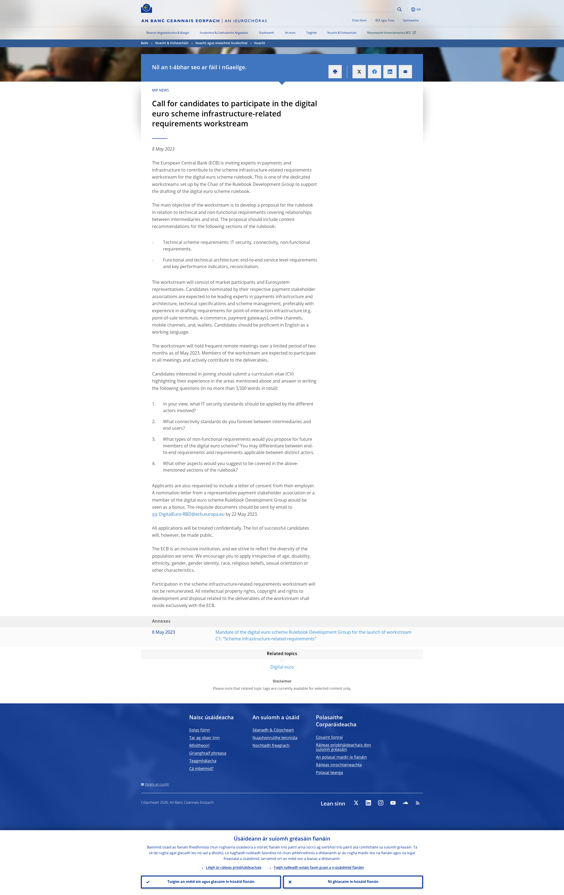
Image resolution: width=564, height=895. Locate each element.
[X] (356, 803)
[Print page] (335, 71)
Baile (144, 43)
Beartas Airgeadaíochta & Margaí (168, 33)
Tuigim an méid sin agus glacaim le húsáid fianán (210, 882)
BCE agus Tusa (384, 20)
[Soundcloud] (405, 803)
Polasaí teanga (329, 773)
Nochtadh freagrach (270, 746)
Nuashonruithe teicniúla (274, 738)
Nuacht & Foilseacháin (341, 33)
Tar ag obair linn (204, 738)
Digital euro (282, 667)
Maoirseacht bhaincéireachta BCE (389, 33)
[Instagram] (380, 803)
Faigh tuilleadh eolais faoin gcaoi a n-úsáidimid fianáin (319, 868)
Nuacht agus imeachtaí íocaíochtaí (221, 43)
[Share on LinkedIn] (390, 71)
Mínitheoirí (199, 746)
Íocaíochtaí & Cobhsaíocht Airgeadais (224, 33)
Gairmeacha (411, 20)
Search (399, 9)
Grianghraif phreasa (207, 753)
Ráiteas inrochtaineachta (339, 765)
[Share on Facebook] (374, 71)
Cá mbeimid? (201, 769)
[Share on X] (359, 71)
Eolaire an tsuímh (157, 784)
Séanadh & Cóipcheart (273, 730)
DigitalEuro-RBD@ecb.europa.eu (191, 514)
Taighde (311, 33)
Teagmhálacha (202, 761)
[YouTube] (393, 803)
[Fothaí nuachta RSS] (417, 803)
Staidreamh (266, 33)
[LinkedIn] (368, 803)
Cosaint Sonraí (329, 738)
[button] (407, 9)
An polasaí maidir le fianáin (341, 757)
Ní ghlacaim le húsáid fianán (353, 882)
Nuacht (259, 43)
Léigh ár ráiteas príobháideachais (234, 868)
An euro (290, 33)
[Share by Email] (405, 71)
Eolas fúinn (359, 20)
